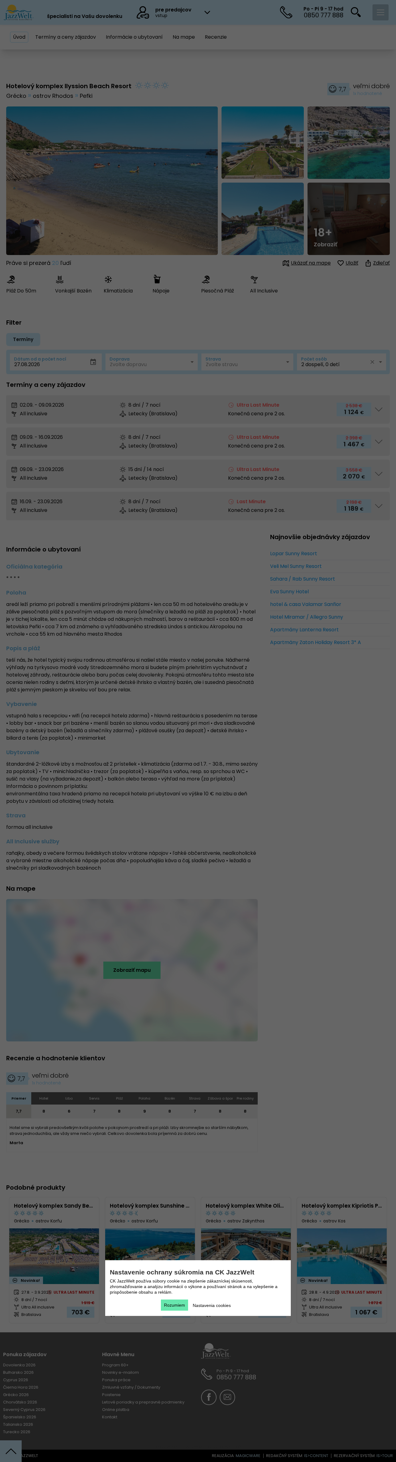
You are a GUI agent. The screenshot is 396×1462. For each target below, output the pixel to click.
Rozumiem (174, 1305)
